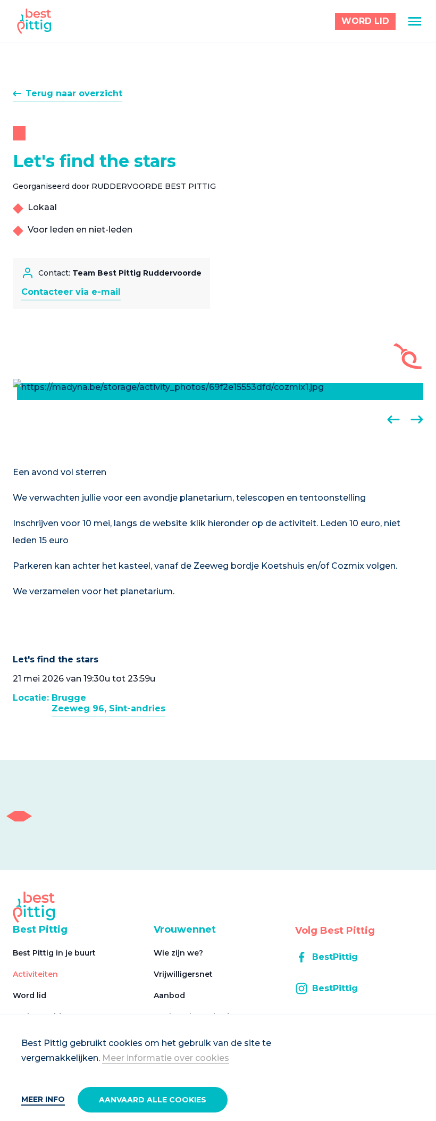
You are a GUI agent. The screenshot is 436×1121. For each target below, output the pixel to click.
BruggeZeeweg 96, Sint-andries (108, 703)
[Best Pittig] (34, 21)
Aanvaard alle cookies (152, 1100)
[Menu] (414, 21)
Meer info (43, 1099)
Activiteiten (35, 974)
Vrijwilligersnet (183, 974)
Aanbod (169, 995)
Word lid (29, 995)
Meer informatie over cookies (165, 1058)
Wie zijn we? (178, 953)
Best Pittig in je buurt (54, 953)
